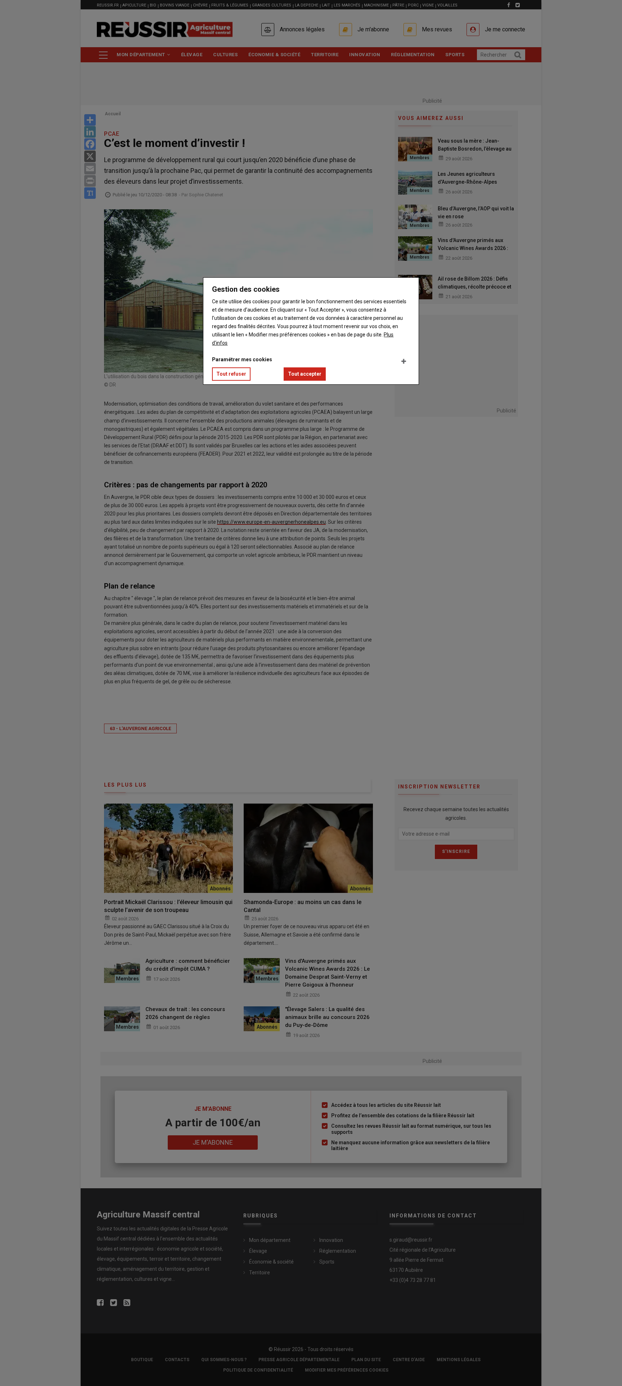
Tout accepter (304, 374)
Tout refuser (231, 374)
